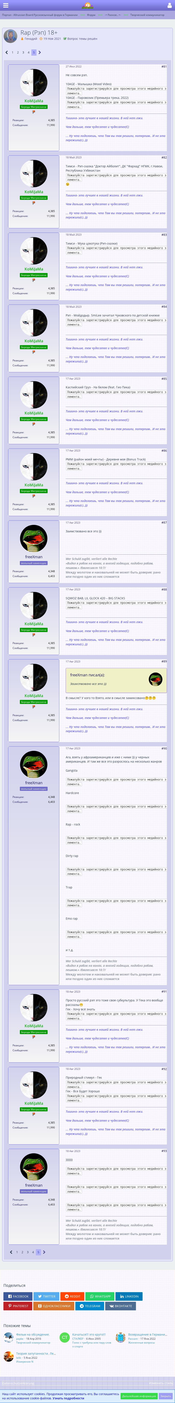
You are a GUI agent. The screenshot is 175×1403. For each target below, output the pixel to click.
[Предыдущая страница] (7, 52)
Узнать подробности (68, 1398)
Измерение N (24, 1361)
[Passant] (120, 1338)
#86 (164, 450)
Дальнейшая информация (139, 1396)
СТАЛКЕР (77, 1339)
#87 (164, 522)
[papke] (8, 1338)
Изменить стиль (161, 1383)
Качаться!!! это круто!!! (89, 1334)
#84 (164, 306)
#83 (164, 235)
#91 (164, 991)
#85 (164, 379)
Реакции (18, 120)
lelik (18, 1358)
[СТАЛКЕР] (65, 1340)
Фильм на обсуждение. (33, 1334)
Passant (133, 1339)
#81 (164, 66)
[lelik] (8, 1357)
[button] (5, 5)
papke (19, 1339)
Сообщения (20, 125)
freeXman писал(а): (87, 674)
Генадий (31, 39)
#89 (164, 661)
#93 (164, 1151)
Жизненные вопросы (141, 1342)
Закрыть (165, 1396)
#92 (164, 1069)
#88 (164, 589)
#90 (164, 748)
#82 (164, 157)
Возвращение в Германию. (148, 1334)
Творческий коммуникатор (33, 1342)
